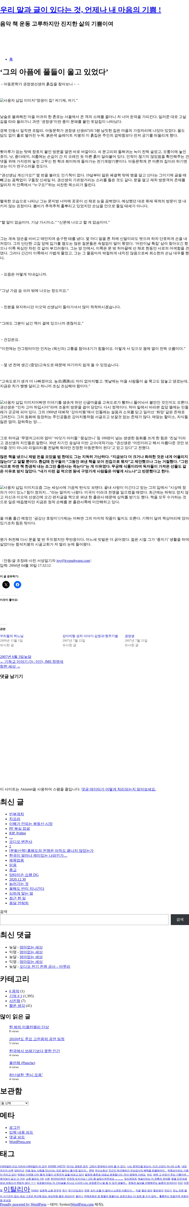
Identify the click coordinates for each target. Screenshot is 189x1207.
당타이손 (19, 1170)
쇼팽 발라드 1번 (35, 1179)
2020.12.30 (17, 879)
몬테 (91, 1170)
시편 (47, 1179)
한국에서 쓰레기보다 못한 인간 (34, 1051)
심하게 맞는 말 (21, 893)
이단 (180, 1183)
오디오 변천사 (20, 842)
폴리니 (79, 1196)
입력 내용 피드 (21, 1132)
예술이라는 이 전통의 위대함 (154, 1179)
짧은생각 (158, 1190)
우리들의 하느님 (12, 636)
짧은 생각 (17, 1006)
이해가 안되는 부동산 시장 (31, 824)
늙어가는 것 (19, 884)
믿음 (13, 865)
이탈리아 (16, 1189)
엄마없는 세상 (31, 947)
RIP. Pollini (17, 833)
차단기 (168, 1190)
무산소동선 (101, 1170)
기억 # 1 (15, 996)
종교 (13, 870)
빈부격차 (16, 814)
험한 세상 (10, 666)
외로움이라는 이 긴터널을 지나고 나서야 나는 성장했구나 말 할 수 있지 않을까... (82, 1183)
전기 (64, 1190)
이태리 (35, 1190)
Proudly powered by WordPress (23, 1204)
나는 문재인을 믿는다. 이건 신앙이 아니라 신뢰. (154, 1166)
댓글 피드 (17, 1137)
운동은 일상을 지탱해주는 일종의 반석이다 (152, 1183)
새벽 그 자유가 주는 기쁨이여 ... (171, 1174)
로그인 (14, 1127)
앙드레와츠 (130, 1179)
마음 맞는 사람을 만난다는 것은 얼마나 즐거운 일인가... (56, 1170)
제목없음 (16, 860)
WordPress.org (20, 1142)
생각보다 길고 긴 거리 (12, 1179)
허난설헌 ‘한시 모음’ (26, 1075)
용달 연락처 (19, 903)
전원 (86, 1190)
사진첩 (14, 1001)
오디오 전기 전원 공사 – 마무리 (45, 966)
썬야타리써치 (58, 1179)
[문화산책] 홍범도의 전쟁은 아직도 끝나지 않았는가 (51, 851)
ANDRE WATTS (56, 1166)
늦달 (27, 657)
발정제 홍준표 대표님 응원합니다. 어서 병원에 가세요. (115, 1174)
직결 (138, 1190)
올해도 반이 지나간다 (26, 889)
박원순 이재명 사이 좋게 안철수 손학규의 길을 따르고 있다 (51, 1174)
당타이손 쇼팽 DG (24, 875)
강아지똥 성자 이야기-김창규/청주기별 (90, 636)
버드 (149, 1174)
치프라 (14, 819)
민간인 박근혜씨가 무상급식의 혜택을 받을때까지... (138, 1170)
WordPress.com (82, 1204)
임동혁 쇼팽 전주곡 (50, 1190)
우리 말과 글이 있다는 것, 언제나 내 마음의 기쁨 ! (80, 10)
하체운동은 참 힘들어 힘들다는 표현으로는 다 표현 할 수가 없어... (121, 1196)
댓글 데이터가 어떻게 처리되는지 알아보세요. (118, 789)
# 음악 (14, 991)
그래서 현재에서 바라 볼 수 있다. (107, 1166)
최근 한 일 (17, 898)
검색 (3, 912)
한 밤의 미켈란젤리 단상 (29, 1027)
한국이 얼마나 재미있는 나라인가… (38, 855)
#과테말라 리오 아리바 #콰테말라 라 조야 (23, 1166)
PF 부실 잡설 (19, 829)
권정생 (129, 636)
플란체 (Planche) (22, 1063)
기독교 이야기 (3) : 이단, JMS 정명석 (31, 662)
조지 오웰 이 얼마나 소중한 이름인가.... (112, 1190)
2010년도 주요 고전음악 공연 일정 (37, 1039)
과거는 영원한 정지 (77, 1166)
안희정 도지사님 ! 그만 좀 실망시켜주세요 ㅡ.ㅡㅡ (95, 1179)
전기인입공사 (75, 1190)
